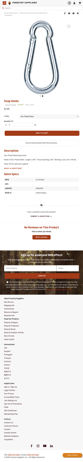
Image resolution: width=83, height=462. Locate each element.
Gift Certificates (10, 410)
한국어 (6, 378)
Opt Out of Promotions (13, 404)
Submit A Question (40, 216)
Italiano (7, 365)
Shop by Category (11, 322)
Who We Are (9, 302)
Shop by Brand (9, 329)
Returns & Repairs (11, 312)
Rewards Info (9, 315)
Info (5, 348)
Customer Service (11, 426)
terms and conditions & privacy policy (58, 289)
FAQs (6, 407)
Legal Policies (9, 390)
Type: (7, 116)
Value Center (9, 339)
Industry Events (10, 433)
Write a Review (41, 237)
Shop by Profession (11, 326)
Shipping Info (9, 305)
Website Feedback (11, 436)
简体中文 (7, 371)
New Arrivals (9, 336)
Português (8, 355)
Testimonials (9, 309)
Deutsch (7, 361)
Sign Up (42, 276)
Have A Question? (13, 168)
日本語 (6, 368)
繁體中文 (7, 375)
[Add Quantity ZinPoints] (35, 125)
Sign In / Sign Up (10, 387)
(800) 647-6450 (33, 455)
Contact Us (8, 422)
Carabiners (8, 15)
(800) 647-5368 (13, 455)
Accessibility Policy (11, 397)
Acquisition (8, 439)
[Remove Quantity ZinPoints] (6, 125)
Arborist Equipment (11, 13)
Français (7, 358)
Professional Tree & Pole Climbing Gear (33, 13)
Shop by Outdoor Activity (14, 332)
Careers (7, 429)
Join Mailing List (10, 400)
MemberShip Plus (11, 414)
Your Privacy (9, 394)
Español (7, 351)
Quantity (9, 121)
